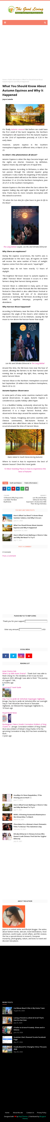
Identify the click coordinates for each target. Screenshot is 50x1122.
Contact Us (30, 1113)
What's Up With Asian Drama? (14, 673)
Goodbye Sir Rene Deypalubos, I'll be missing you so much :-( (28, 796)
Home (4, 80)
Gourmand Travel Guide (11, 687)
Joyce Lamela (8, 99)
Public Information (14, 80)
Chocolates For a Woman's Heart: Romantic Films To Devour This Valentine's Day (30, 825)
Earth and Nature (16, 483)
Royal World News (9, 713)
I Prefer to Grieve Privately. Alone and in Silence (29, 1028)
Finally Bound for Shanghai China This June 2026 (30, 1048)
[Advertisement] (25, 54)
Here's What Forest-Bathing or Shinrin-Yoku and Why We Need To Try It (30, 536)
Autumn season (17, 129)
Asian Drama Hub (9, 671)
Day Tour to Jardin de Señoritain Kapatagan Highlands (23, 699)
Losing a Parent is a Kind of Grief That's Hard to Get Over (29, 1019)
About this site (18, 1113)
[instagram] (21, 656)
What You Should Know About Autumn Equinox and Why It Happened (28, 526)
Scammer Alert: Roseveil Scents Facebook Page (30, 1038)
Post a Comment (9, 556)
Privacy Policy (41, 1113)
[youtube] (29, 656)
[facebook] (5, 656)
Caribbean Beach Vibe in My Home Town (29, 1008)
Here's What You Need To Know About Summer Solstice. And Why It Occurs (28, 516)
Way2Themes (23, 1116)
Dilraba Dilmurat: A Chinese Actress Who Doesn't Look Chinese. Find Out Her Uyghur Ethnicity (30, 836)
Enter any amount (11, 629)
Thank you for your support (14, 621)
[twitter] (13, 656)
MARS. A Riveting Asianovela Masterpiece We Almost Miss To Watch (30, 815)
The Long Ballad (10, 246)
